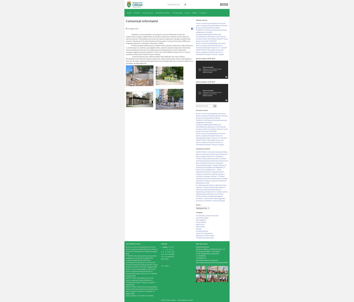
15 (163, 254)
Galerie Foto (200, 224)
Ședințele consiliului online (205, 236)
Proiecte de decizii (202, 231)
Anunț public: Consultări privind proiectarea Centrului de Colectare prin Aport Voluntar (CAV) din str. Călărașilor (212, 161)
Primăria (137, 13)
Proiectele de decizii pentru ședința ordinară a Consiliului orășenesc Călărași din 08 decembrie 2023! (211, 181)
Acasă (129, 13)
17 (168, 254)
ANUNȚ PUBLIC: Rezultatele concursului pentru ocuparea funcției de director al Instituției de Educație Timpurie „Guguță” (210, 52)
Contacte (202, 13)
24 (168, 257)
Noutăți (198, 229)
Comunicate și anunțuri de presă (207, 216)
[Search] (185, 4)
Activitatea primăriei (162, 13)
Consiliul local (147, 13)
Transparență (177, 13)
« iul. (162, 266)
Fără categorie (201, 220)
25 (169, 257)
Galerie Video (200, 227)
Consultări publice (202, 218)
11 (169, 252)
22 (163, 257)
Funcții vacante (201, 222)
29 (163, 259)
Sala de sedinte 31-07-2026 (135, 296)
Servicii (187, 13)
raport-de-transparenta (204, 233)
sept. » (167, 266)
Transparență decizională (205, 238)
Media (194, 13)
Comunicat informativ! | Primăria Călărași (210, 165)
